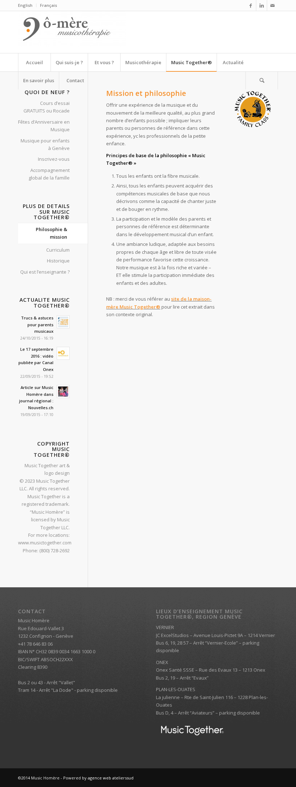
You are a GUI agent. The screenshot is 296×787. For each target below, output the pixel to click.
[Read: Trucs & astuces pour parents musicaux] (63, 321)
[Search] (261, 80)
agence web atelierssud (111, 778)
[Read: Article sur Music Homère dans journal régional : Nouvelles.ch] (63, 391)
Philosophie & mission (51, 233)
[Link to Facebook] (250, 5)
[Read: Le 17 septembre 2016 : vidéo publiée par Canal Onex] (63, 353)
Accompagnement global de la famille (49, 174)
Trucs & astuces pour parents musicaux (37, 324)
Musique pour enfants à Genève (45, 144)
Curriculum (58, 250)
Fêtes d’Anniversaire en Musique (44, 126)
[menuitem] (27, 5)
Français (48, 5)
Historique (58, 260)
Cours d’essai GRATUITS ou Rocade (46, 107)
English (25, 5)
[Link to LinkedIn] (261, 5)
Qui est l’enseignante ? (45, 272)
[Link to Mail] (272, 5)
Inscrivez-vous (54, 159)
